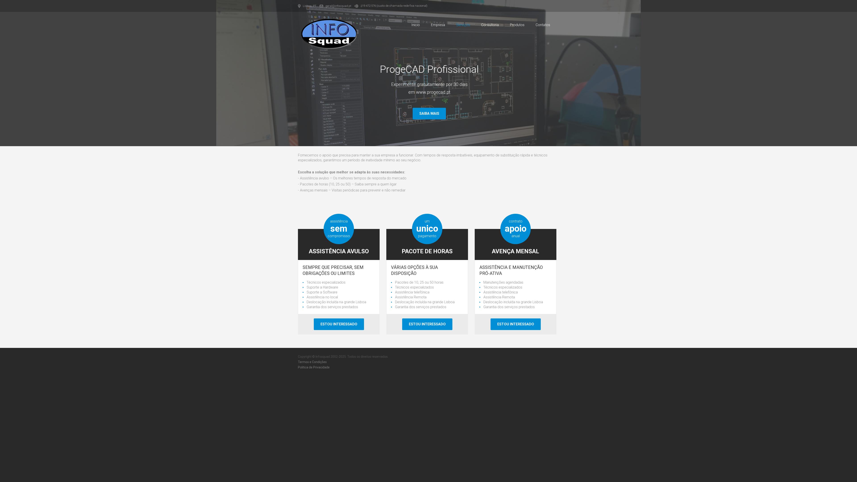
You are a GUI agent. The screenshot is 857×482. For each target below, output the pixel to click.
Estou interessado (338, 324)
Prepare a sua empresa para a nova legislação (429, 93)
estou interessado (515, 324)
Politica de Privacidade (314, 367)
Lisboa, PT (309, 6)
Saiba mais (429, 113)
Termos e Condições (312, 362)
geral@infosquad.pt (338, 6)
